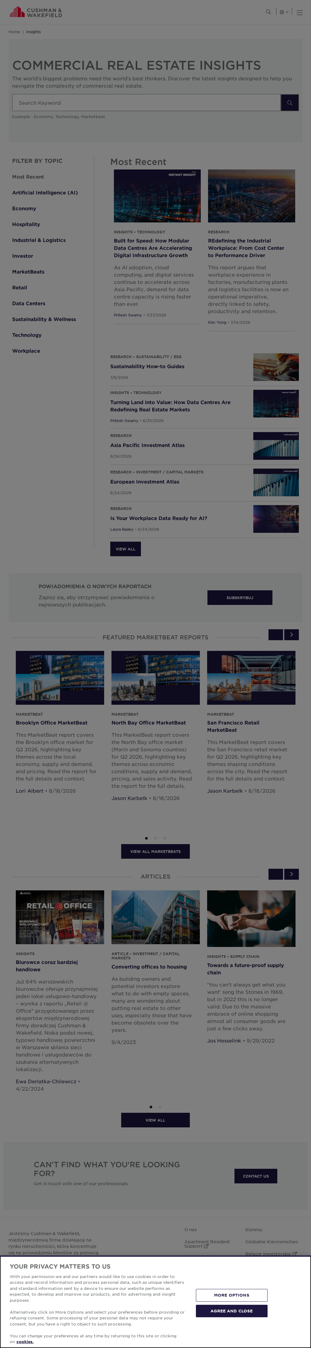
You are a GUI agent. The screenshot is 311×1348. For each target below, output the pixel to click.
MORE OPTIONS (231, 1295)
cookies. (25, 1341)
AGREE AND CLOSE (231, 1310)
